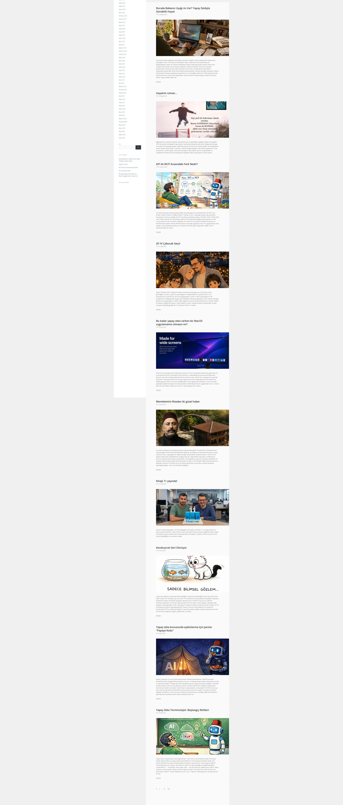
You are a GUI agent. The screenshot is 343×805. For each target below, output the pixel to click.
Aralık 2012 (122, 35)
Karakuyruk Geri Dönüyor (171, 547)
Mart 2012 (122, 64)
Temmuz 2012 (123, 51)
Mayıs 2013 (122, 22)
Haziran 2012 (122, 54)
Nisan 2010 (122, 128)
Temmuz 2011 (123, 89)
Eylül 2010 (122, 115)
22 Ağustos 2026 (163, 96)
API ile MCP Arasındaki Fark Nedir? (128, 167)
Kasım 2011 (122, 77)
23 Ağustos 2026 (163, 14)
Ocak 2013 (122, 32)
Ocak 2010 (122, 138)
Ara (120, 144)
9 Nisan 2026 (162, 550)
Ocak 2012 (122, 70)
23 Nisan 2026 (162, 404)
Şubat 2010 (122, 134)
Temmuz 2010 (123, 122)
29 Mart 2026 (162, 713)
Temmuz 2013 (123, 16)
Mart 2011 (122, 96)
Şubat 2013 (122, 28)
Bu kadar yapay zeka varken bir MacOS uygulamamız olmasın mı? (179, 322)
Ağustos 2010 (123, 118)
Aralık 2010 (122, 105)
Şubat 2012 (122, 67)
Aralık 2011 (122, 73)
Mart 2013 (122, 25)
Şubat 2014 (122, 3)
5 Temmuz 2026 (163, 167)
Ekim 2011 (122, 80)
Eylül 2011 (122, 83)
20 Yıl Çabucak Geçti (124, 170)
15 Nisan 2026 (162, 484)
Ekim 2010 (122, 112)
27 (164, 789)
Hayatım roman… (124, 164)
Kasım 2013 (122, 9)
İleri (169, 789)
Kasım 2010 (122, 109)
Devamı (158, 82)
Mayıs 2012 (122, 57)
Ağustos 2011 (123, 86)
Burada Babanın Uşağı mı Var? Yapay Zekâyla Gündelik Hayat (183, 9)
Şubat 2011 (122, 99)
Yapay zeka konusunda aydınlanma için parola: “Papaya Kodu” (184, 628)
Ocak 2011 (122, 102)
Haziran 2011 (122, 93)
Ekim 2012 (122, 41)
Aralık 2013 (122, 6)
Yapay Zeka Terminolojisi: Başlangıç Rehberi (182, 710)
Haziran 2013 (122, 19)
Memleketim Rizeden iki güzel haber (178, 401)
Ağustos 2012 (123, 48)
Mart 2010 (122, 131)
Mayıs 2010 (122, 125)
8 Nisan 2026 (162, 633)
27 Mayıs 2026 (162, 246)
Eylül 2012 (122, 44)
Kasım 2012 (122, 38)
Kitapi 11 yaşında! (166, 481)
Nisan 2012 (122, 60)
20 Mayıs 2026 (162, 327)
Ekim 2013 (122, 12)
